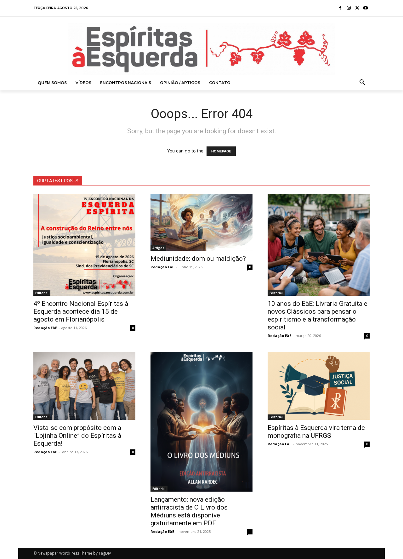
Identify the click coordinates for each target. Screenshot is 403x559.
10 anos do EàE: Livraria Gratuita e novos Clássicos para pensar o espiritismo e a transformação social (317, 315)
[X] (357, 8)
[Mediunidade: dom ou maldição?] (201, 222)
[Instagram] (348, 8)
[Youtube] (365, 8)
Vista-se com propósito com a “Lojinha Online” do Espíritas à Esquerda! (77, 435)
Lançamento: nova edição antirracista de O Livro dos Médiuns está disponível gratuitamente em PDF (189, 511)
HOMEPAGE (221, 151)
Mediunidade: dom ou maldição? (198, 258)
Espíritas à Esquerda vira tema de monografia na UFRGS (316, 431)
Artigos (158, 248)
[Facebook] (340, 8)
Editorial (41, 293)
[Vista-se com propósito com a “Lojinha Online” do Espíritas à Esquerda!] (84, 386)
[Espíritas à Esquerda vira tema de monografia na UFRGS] (319, 386)
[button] (362, 82)
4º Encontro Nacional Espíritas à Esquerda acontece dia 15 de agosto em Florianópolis (80, 311)
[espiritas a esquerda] (201, 49)
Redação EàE (45, 327)
